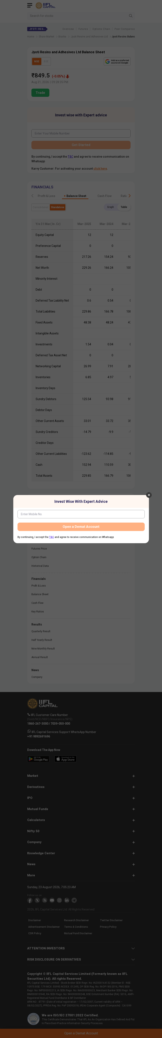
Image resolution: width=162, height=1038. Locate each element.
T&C (51, 537)
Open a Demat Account (81, 527)
